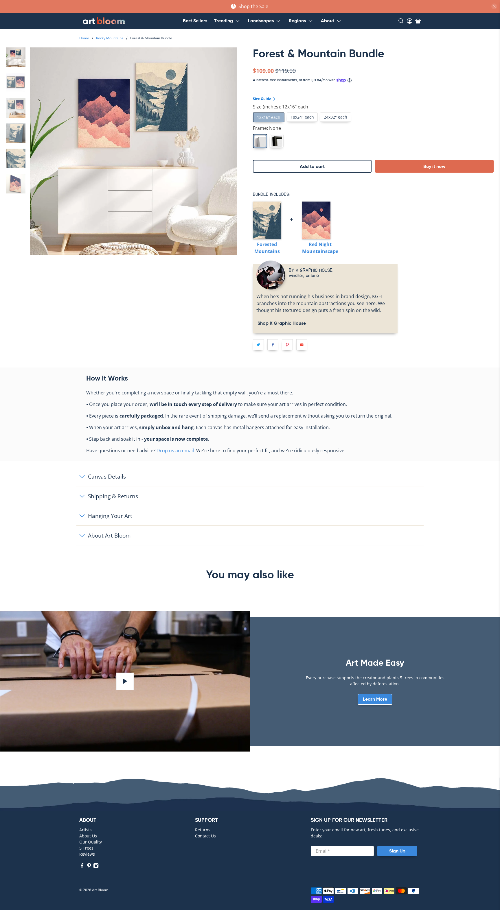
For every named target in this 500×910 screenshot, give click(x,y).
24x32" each (335, 117)
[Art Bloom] (104, 20)
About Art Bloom (109, 535)
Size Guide (262, 98)
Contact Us (205, 836)
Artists (85, 830)
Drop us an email (175, 450)
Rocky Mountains (109, 38)
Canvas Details (107, 476)
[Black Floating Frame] (277, 141)
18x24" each (302, 117)
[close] (494, 6)
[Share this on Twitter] (258, 344)
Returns (202, 830)
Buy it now (434, 166)
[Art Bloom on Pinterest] (89, 867)
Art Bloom (100, 890)
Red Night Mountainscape (320, 247)
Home (84, 38)
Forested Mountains (267, 247)
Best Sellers (195, 21)
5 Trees (86, 848)
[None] (260, 141)
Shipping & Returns (113, 496)
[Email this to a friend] (301, 344)
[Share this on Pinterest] (287, 344)
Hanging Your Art (110, 516)
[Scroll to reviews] (375, 62)
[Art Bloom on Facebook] (82, 867)
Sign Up (397, 851)
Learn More (375, 699)
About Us (88, 836)
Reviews (87, 854)
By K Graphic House (310, 270)
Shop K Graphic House (281, 323)
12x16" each (268, 117)
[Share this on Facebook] (272, 344)
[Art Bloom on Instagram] (96, 867)
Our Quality (90, 842)
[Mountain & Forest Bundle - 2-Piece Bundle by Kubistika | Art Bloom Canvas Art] (133, 151)
